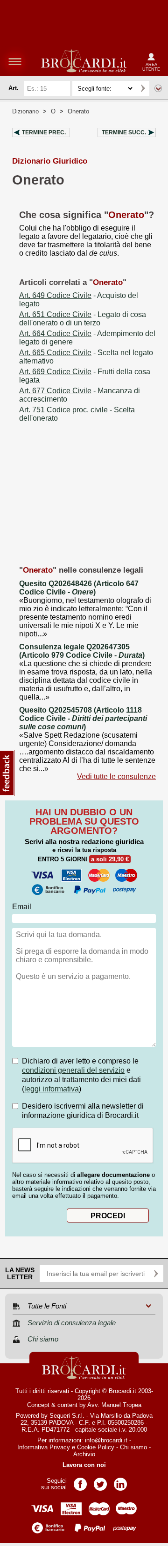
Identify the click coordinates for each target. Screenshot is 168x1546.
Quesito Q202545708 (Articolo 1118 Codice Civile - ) (83, 718)
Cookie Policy (95, 1447)
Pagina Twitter (100, 1481)
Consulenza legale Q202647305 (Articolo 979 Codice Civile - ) (82, 651)
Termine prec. (44, 132)
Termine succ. (124, 132)
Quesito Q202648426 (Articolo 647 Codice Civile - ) (79, 588)
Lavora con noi (84, 1464)
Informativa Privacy (43, 1447)
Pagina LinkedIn (120, 1481)
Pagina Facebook (80, 1481)
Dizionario (25, 111)
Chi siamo (133, 1447)
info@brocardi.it (106, 1440)
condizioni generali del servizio (73, 1070)
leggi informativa (51, 1089)
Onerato (78, 111)
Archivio (84, 1454)
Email (21, 907)
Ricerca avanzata (158, 88)
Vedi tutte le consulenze (116, 776)
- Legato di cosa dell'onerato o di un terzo (82, 319)
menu (15, 61)
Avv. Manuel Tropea (114, 1404)
